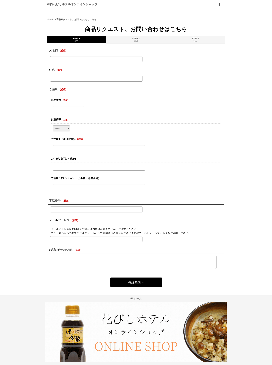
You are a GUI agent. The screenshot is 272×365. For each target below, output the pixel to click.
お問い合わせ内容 (61, 250)
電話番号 (55, 200)
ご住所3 (75, 178)
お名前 (53, 50)
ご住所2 (63, 158)
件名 (52, 70)
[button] (219, 4)
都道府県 (56, 119)
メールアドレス (59, 220)
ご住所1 (63, 139)
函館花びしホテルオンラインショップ (72, 4)
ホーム (138, 298)
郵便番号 (56, 99)
